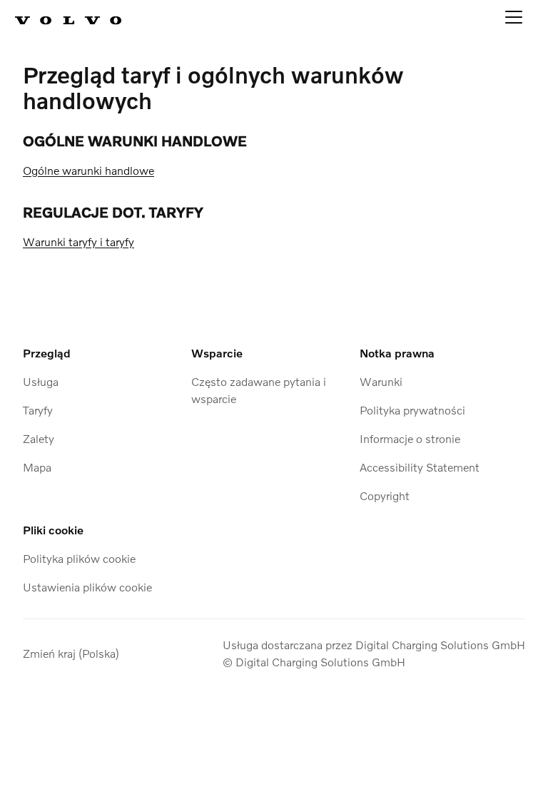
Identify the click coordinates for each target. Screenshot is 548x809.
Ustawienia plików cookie (87, 587)
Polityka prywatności (412, 410)
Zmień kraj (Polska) (71, 653)
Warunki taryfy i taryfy (78, 241)
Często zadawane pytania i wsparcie (258, 390)
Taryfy (38, 410)
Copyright (385, 495)
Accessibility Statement (420, 467)
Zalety (38, 438)
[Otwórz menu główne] (513, 20)
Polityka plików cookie (79, 558)
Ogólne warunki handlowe (88, 170)
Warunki (381, 381)
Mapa (37, 467)
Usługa (41, 381)
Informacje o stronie (410, 438)
